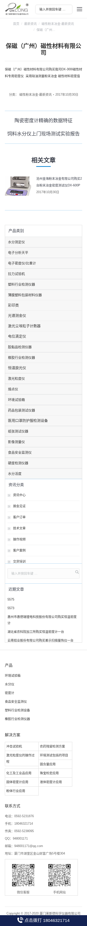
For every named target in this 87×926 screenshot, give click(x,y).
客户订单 (19, 517)
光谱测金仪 (17, 315)
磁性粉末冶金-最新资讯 (58, 24)
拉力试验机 (16, 274)
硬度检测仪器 (18, 463)
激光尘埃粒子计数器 (24, 326)
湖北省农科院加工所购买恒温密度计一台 (35, 631)
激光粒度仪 (16, 378)
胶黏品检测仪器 (20, 347)
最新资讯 (30, 24)
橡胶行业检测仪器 (21, 357)
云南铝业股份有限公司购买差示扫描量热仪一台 (40, 640)
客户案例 (19, 550)
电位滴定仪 (17, 336)
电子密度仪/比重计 (22, 263)
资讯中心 (19, 495)
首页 (16, 24)
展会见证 (19, 506)
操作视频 (19, 539)
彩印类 (13, 305)
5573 (10, 608)
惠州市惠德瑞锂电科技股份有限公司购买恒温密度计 (42, 620)
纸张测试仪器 (18, 431)
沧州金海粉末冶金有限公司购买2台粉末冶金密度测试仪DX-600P (59, 182)
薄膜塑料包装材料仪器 (25, 295)
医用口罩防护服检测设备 (28, 420)
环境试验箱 (16, 400)
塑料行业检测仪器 (21, 284)
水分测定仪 (16, 242)
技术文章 (19, 528)
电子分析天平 (18, 252)
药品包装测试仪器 (21, 410)
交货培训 (19, 561)
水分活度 (15, 474)
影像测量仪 (16, 442)
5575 (10, 599)
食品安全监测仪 (20, 452)
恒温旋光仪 (17, 368)
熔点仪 (13, 389)
